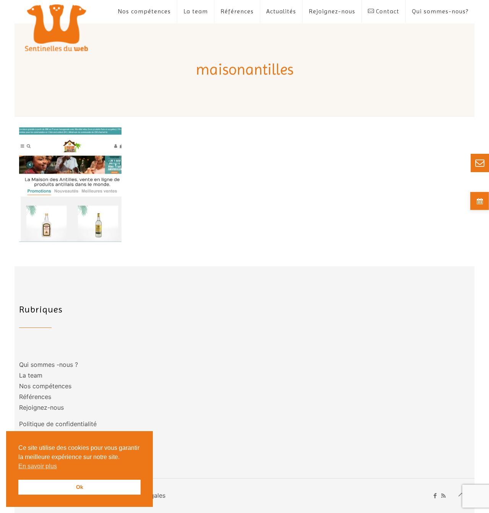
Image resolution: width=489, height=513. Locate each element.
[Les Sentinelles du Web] (56, 27)
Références (35, 397)
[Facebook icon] (435, 495)
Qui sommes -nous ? (48, 364)
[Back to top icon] (462, 495)
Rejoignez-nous (41, 407)
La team (30, 375)
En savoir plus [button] (37, 466)
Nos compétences (45, 386)
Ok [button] (79, 487)
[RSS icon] (443, 495)
